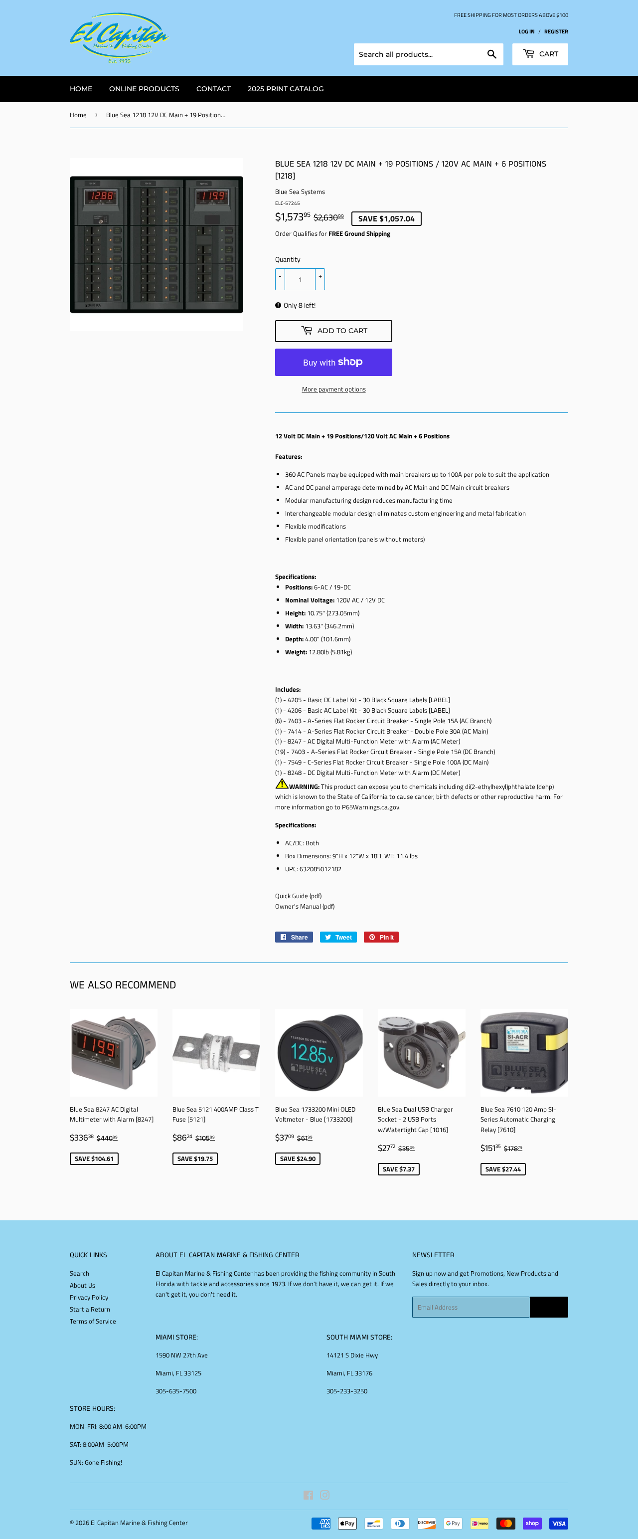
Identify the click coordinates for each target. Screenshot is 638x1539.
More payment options (334, 389)
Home (78, 115)
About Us (82, 1285)
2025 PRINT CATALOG (286, 88)
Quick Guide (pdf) (298, 896)
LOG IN (527, 31)
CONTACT (213, 88)
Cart (547, 53)
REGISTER (556, 31)
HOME (81, 88)
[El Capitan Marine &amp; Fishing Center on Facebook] (308, 1497)
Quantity (288, 259)
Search (79, 1273)
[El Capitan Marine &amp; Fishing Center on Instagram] (325, 1497)
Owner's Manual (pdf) (304, 906)
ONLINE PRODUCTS (144, 88)
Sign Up (549, 1307)
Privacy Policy (89, 1297)
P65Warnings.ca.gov (370, 807)
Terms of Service (93, 1321)
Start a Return (90, 1309)
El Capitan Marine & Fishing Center (139, 1523)
